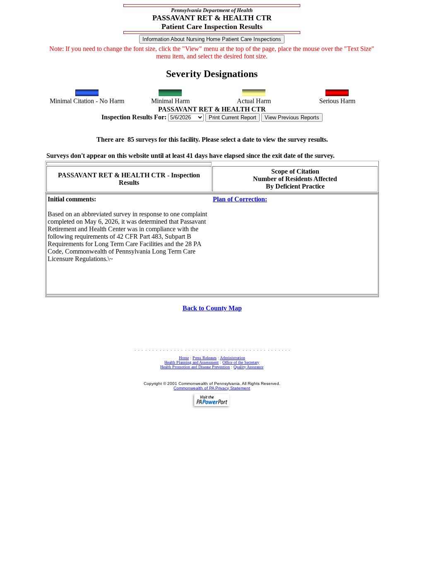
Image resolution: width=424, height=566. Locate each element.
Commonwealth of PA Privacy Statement (211, 388)
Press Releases (205, 358)
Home (184, 358)
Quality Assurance (248, 367)
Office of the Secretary (240, 362)
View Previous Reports (292, 117)
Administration (232, 358)
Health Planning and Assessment (191, 362)
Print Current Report (232, 117)
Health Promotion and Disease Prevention (195, 367)
